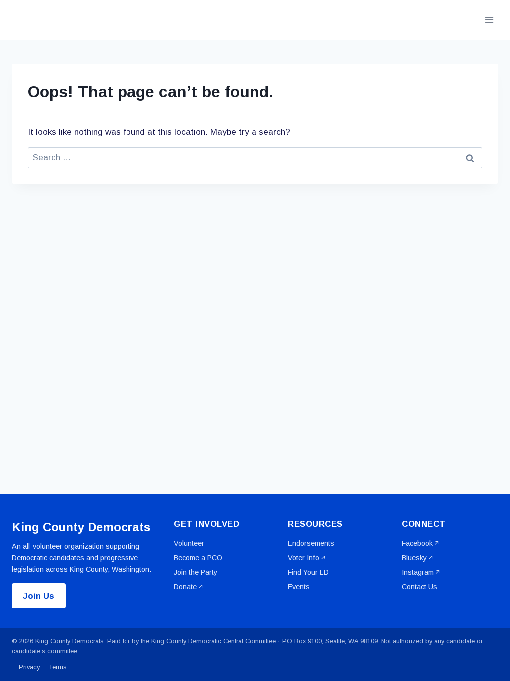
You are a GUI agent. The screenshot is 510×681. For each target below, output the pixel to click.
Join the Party (195, 572)
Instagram (418, 572)
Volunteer (189, 543)
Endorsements (311, 543)
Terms (58, 667)
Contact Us (419, 587)
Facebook (417, 543)
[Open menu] (489, 19)
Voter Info (303, 558)
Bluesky (414, 558)
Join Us (38, 596)
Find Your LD (308, 572)
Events (299, 587)
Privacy (29, 667)
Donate (185, 587)
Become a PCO (198, 558)
